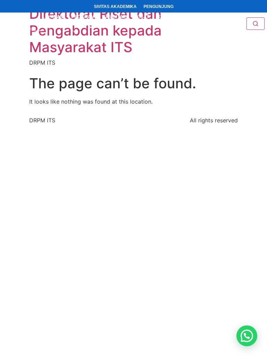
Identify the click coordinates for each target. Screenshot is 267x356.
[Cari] (255, 23)
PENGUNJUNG (158, 6)
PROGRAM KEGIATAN (83, 20)
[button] (246, 335)
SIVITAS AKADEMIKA (115, 6)
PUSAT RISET (141, 20)
